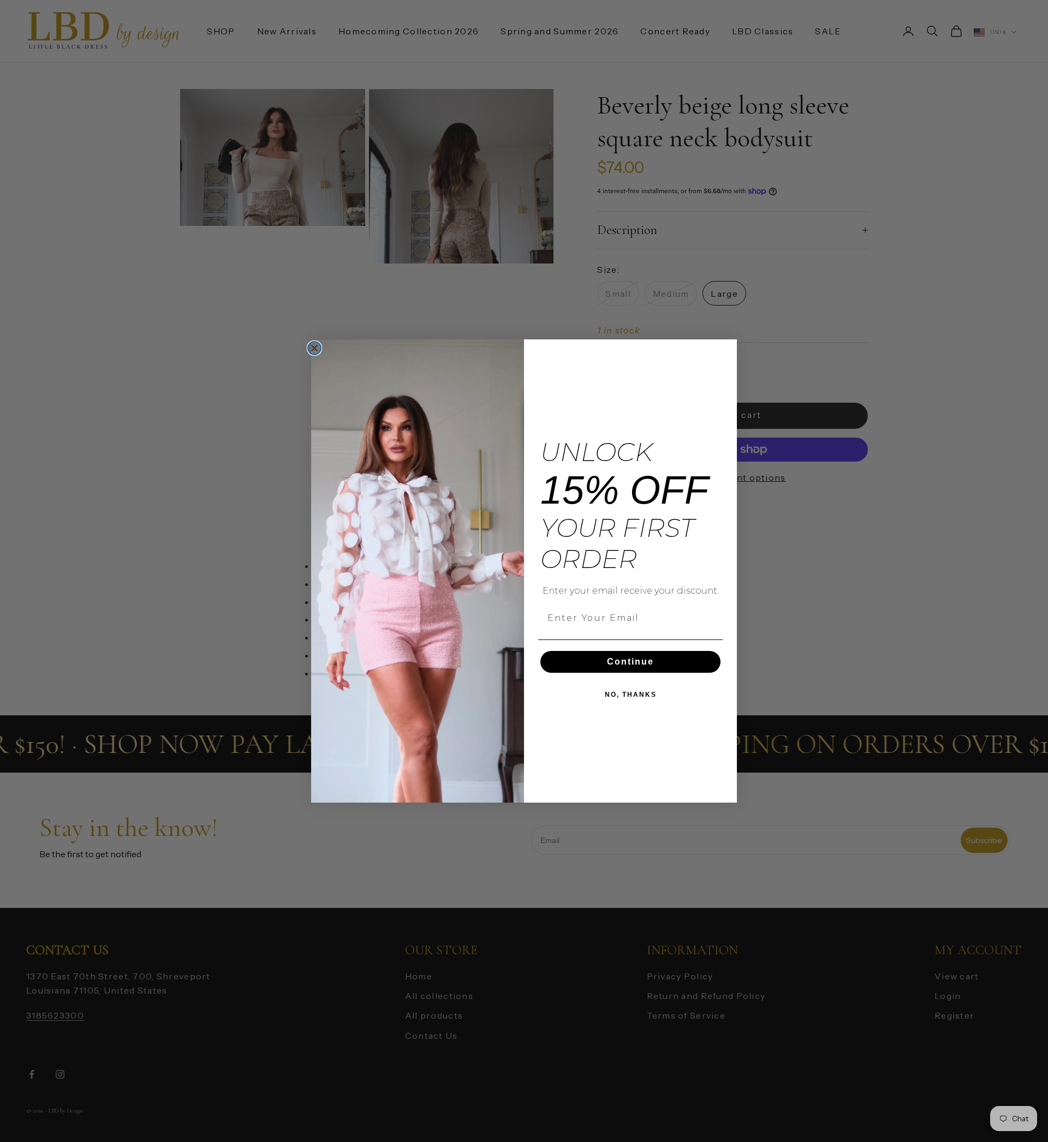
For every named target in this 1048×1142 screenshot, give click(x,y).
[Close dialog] (314, 348)
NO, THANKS (631, 694)
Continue (630, 661)
